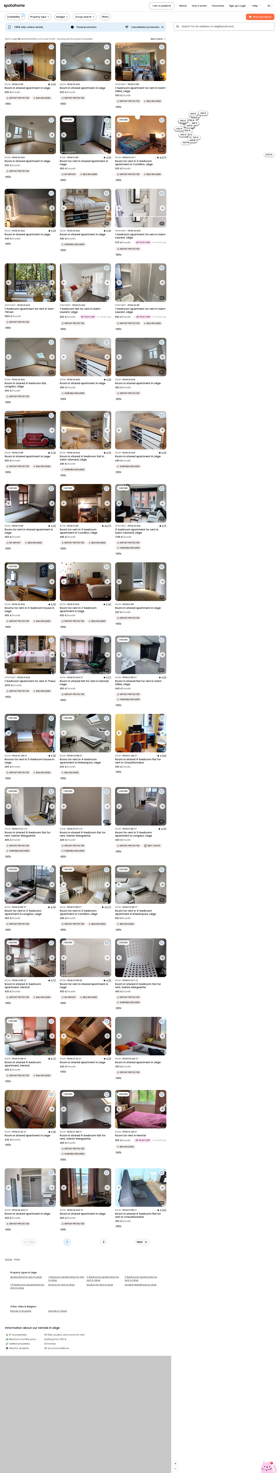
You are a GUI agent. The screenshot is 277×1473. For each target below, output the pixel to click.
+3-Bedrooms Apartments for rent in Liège (27, 1286)
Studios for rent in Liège (100, 1284)
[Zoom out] (175, 1468)
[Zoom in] (175, 1463)
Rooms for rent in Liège (61, 1284)
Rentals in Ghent (57, 1311)
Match (183, 5)
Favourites (218, 5)
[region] (224, 746)
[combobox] (224, 26)
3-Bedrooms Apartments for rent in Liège (141, 1278)
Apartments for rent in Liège (26, 1277)
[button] (257, 6)
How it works (199, 5)
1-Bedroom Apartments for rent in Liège (66, 1278)
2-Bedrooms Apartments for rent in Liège (103, 1278)
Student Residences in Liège (140, 1284)
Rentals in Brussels (20, 1311)
